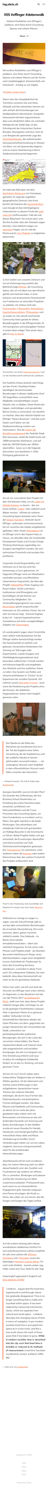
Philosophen (32, 312)
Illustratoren (37, 308)
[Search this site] (39, 4)
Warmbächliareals (12, 139)
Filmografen (23, 308)
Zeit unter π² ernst (28, 682)
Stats (24, 1474)
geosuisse (8, 229)
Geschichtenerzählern (14, 312)
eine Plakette (24, 233)
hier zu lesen (16, 333)
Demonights (22, 624)
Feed (24, 1463)
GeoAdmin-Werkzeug (14, 193)
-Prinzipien (23, 1258)
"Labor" (21, 508)
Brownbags (9, 606)
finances (27, 853)
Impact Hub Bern (15, 519)
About (24, 1471)
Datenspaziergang (31, 372)
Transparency (14, 849)
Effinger (22, 286)
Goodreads (8, 785)
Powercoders (9, 308)
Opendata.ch (33, 530)
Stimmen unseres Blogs (27, 1261)
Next (24, 1467)
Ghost (29, 1482)
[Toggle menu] (44, 4)
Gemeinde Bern (35, 204)
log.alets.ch (10, 4)
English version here (14, 92)
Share (22, 36)
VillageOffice (17, 584)
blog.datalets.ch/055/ (13, 1279)
